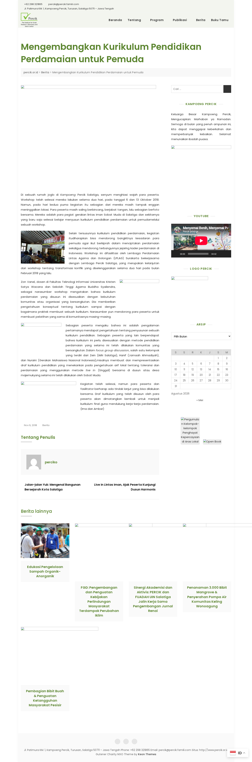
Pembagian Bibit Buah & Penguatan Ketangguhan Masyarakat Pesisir (45, 698)
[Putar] (176, 254)
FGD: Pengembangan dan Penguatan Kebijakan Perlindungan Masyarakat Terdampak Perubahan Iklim (99, 601)
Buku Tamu (220, 20)
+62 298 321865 (33, 4)
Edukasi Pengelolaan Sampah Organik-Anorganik (45, 571)
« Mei (199, 400)
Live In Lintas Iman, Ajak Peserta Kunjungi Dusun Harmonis (125, 487)
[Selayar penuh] (226, 254)
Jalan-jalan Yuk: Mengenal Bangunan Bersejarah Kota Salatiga (52, 487)
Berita (201, 20)
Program (157, 20)
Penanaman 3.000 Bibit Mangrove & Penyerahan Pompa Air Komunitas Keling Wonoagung (207, 596)
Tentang (134, 20)
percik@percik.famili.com (63, 4)
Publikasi (180, 20)
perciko (51, 462)
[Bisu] (220, 254)
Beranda (115, 20)
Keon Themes (147, 754)
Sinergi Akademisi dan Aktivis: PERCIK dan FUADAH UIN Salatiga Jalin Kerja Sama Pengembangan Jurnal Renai (153, 599)
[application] (201, 241)
